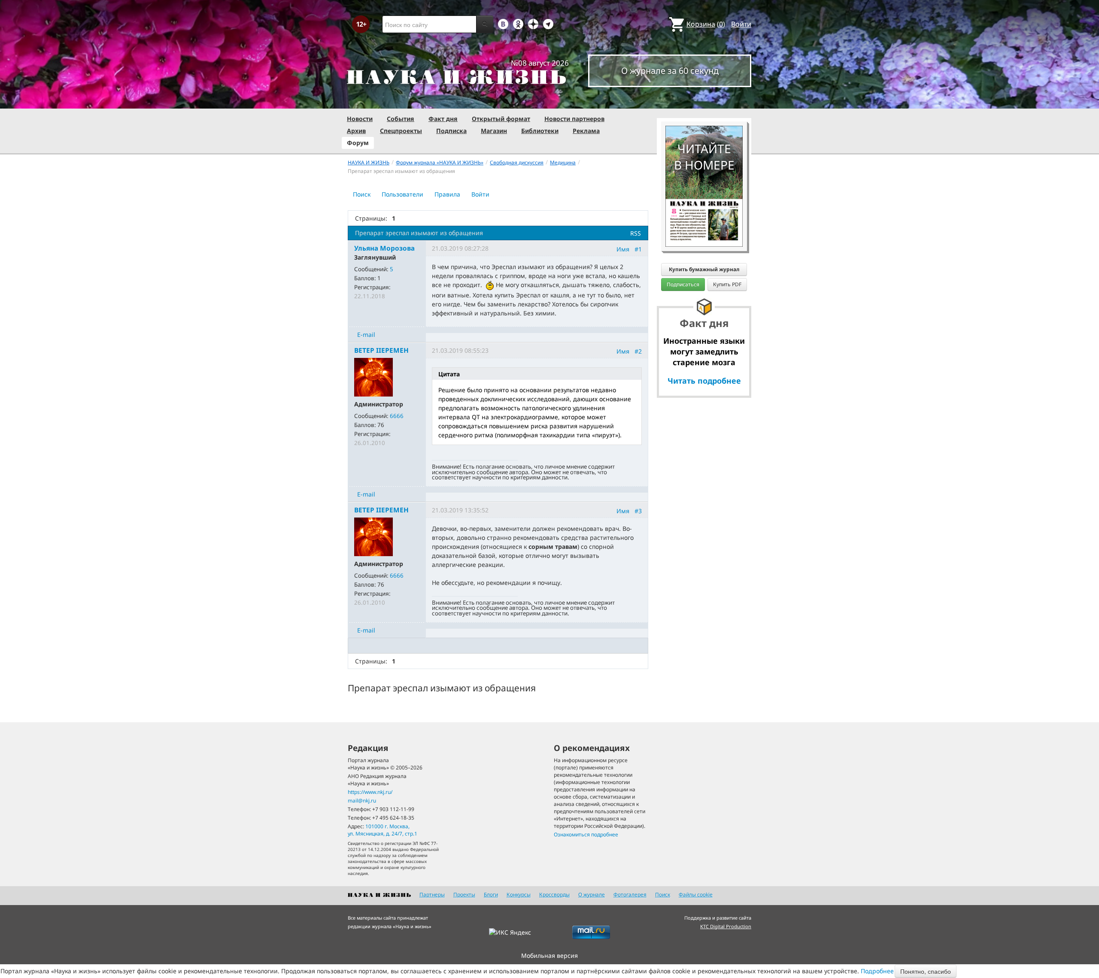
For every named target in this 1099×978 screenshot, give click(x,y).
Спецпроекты (401, 131)
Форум (358, 143)
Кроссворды (554, 894)
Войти (741, 24)
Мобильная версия (549, 955)
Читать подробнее (704, 380)
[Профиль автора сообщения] (373, 376)
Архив (356, 131)
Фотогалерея (630, 894)
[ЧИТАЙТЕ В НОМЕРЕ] (704, 101)
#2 (638, 351)
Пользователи (402, 194)
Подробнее (877, 971)
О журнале (591, 894)
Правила (447, 194)
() (705, 24)
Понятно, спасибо (925, 971)
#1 (638, 249)
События (400, 119)
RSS (635, 233)
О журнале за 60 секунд (670, 70)
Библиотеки (540, 131)
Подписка (451, 131)
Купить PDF (727, 284)
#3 (638, 511)
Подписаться (683, 284)
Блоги (491, 894)
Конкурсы (519, 894)
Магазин (494, 131)
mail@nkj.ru (362, 800)
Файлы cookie (696, 894)
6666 (397, 416)
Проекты (464, 894)
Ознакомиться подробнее (586, 834)
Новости (360, 119)
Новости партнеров (574, 119)
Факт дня (443, 119)
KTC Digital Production (725, 926)
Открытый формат (501, 119)
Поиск (361, 194)
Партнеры (432, 894)
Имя (622, 249)
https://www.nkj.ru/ (370, 792)
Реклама (586, 131)
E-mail (366, 334)
